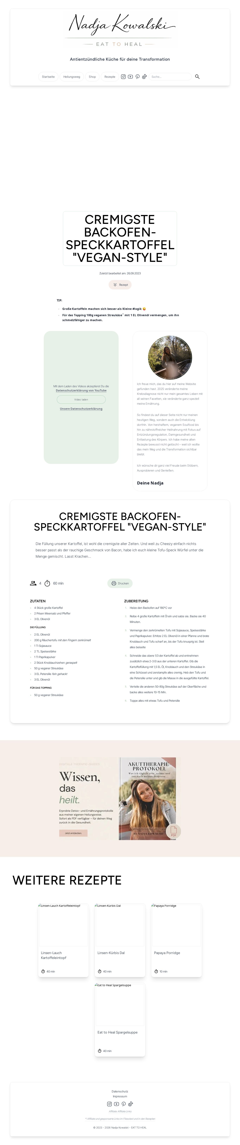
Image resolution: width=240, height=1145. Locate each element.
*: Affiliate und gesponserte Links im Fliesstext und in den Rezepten (120, 1118)
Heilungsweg (71, 76)
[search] (199, 76)
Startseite (48, 76)
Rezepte (110, 76)
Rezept (123, 284)
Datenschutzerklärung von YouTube (81, 390)
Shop (92, 76)
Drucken (123, 583)
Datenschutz (120, 1091)
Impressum (120, 1096)
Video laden (81, 399)
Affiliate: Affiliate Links (120, 1111)
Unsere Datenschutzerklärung (81, 409)
